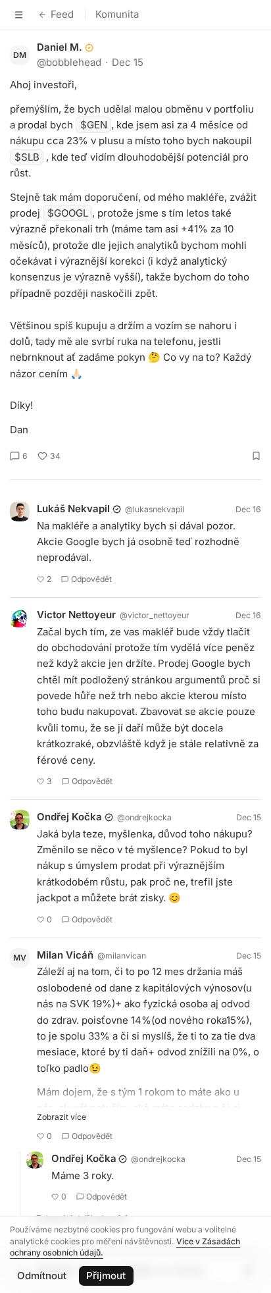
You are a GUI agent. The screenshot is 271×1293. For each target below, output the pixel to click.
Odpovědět (91, 579)
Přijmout (106, 1275)
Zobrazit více (61, 1117)
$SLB (26, 157)
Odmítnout (41, 1275)
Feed (62, 14)
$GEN (93, 125)
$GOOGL (67, 213)
